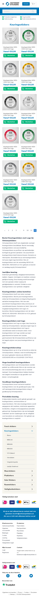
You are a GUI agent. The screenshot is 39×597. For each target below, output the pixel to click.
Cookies (4, 535)
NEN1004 (9, 449)
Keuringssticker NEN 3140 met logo (10, 214)
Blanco (9, 435)
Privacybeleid (6, 540)
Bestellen (11, 55)
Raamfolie (20, 536)
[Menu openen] (3, 3)
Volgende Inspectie (12, 462)
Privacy (20, 592)
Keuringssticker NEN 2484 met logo (10, 114)
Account (26, 4)
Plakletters (20, 533)
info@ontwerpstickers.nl (24, 514)
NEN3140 (9, 440)
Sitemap (12, 594)
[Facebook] (19, 575)
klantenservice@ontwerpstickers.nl (26, 554)
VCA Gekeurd (11, 453)
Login (3, 550)
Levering (4, 538)
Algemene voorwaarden (6, 529)
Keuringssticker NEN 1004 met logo (10, 48)
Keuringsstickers (11, 431)
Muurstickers (20, 531)
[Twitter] (31, 575)
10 (27, 230)
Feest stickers (20, 526)
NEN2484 (9, 444)
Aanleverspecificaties (8, 526)
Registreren (5, 552)
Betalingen (5, 533)
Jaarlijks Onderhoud (12, 466)
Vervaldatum (10, 458)
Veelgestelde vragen (8, 543)
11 (31, 230)
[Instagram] (8, 575)
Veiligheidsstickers (22, 538)
